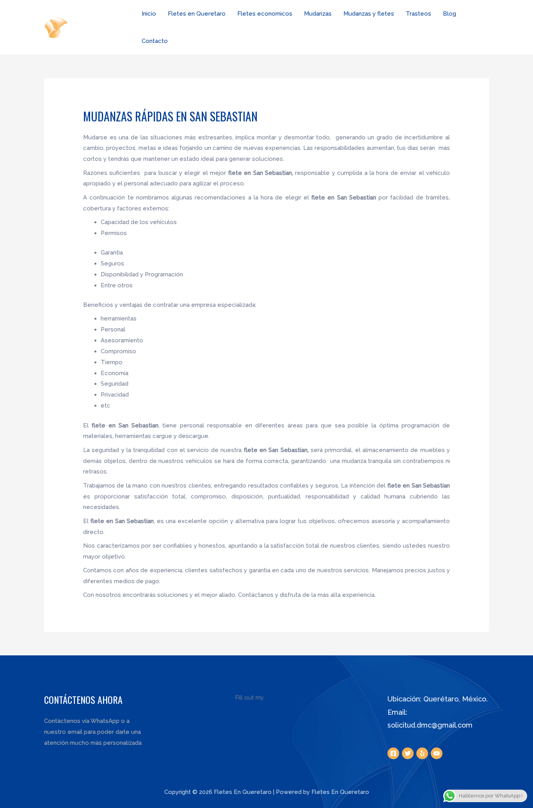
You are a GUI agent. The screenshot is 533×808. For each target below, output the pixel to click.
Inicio (149, 13)
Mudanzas (318, 13)
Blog (449, 13)
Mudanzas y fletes (368, 13)
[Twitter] (408, 753)
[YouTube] (436, 753)
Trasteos (418, 13)
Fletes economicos (264, 13)
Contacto (155, 40)
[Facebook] (393, 753)
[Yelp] (422, 753)
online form (281, 697)
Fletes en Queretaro (197, 13)
